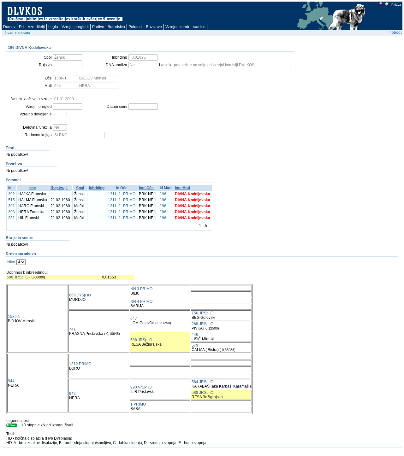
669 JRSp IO (80, 295)
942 (72, 393)
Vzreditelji (36, 27)
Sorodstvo (116, 27)
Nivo (11, 262)
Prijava (396, 4)
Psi (21, 27)
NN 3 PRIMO (141, 289)
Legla (53, 27)
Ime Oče (146, 188)
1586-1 (14, 316)
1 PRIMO (138, 404)
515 (11, 200)
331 (11, 218)
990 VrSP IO (141, 387)
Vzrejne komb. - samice (185, 27)
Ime (32, 188)
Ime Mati (182, 188)
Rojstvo (57, 187)
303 (11, 212)
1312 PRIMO (80, 364)
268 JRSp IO (202, 324)
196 (163, 194)
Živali (9, 33)
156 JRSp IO (202, 313)
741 (72, 329)
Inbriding (96, 188)
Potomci (135, 27)
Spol (80, 188)
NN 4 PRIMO (141, 301)
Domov (9, 27)
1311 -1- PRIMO (121, 194)
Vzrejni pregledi (75, 27)
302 (11, 194)
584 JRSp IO (202, 382)
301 (11, 206)
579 (195, 345)
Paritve (98, 27)
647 (133, 318)
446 (195, 334)
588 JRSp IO (17, 277)
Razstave (154, 27)
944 (11, 381)
